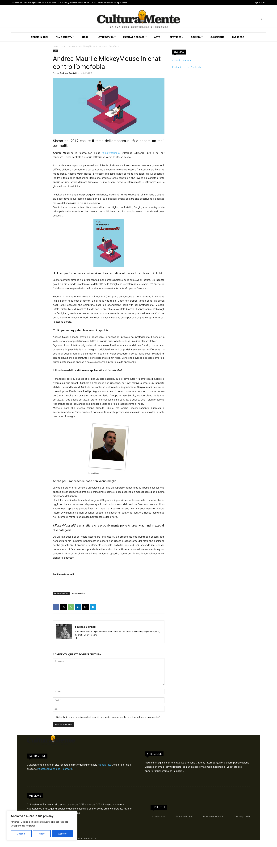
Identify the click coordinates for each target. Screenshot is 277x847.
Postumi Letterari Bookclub (186, 67)
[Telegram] (93, 607)
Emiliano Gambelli (68, 73)
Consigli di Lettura (181, 60)
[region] (41, 826)
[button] (262, 19)
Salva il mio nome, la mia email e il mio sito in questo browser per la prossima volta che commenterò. (108, 717)
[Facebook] (56, 607)
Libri (64, 46)
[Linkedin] (78, 607)
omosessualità (78, 593)
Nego (42, 833)
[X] (63, 607)
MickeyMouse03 (111, 152)
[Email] (85, 607)
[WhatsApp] (71, 607)
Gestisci (21, 833)
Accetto (62, 833)
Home (56, 46)
